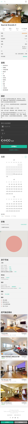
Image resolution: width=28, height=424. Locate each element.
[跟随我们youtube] (15, 418)
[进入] (26, 1)
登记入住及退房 (6, 123)
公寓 (8, 335)
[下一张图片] (25, 323)
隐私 (15, 415)
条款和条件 (9, 415)
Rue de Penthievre (6, 403)
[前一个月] (22, 157)
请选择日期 (7, 126)
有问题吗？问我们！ (14, 150)
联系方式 (19, 415)
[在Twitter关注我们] (13, 418)
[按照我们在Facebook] (10, 418)
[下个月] (25, 157)
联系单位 (21, 422)
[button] (27, 14)
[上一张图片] (2, 323)
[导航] (1, 1)
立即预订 (7, 422)
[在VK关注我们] (17, 418)
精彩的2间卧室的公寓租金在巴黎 (10, 356)
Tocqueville (4, 333)
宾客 (2, 130)
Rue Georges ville (6, 380)
